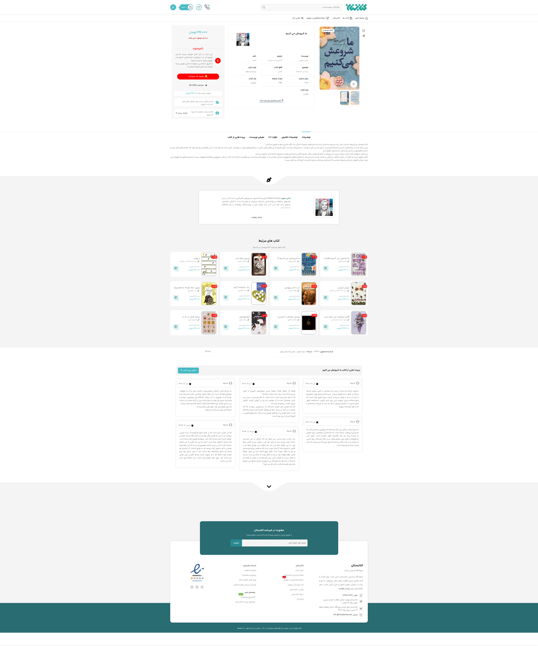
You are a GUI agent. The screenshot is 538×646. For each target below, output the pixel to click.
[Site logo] (356, 7)
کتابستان (300, 565)
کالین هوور (303, 60)
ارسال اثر (300, 599)
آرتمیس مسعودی (275, 60)
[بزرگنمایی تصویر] (353, 83)
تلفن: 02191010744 (350, 595)
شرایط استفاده (250, 570)
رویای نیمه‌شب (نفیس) (289, 317)
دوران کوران (344, 287)
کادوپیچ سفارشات (247, 597)
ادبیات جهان (301, 351)
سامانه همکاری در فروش (293, 580)
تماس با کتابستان (296, 589)
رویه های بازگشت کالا (247, 580)
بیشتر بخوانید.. (344, 588)
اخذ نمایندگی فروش (295, 584)
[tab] (306, 136)
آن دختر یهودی (292, 287)
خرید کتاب (299, 570)
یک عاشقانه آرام (242, 287)
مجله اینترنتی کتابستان (294, 575)
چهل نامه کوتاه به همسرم (187, 287)
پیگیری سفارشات (249, 575)
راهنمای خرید (249, 592)
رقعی (280, 71)
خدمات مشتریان (249, 565)
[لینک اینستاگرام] (192, 587)
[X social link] (197, 587)
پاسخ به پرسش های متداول (245, 584)
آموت (254, 60)
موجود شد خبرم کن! (198, 76)
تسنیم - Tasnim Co (244, 628)
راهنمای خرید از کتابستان (245, 602)
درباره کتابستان (297, 594)
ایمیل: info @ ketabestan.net (345, 614)
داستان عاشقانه (302, 71)
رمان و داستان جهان (287, 351)
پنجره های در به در (191, 317)
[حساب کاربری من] (173, 7)
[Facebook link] (202, 587)
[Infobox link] (207, 7)
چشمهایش (244, 317)
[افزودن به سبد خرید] (325, 269)
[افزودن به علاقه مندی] (363, 30)
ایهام (197, 258)
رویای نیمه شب (242, 258)
